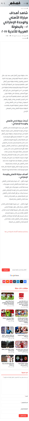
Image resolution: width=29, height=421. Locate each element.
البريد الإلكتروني (24, 402)
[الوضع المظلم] (4, 4)
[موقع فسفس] (14, 3)
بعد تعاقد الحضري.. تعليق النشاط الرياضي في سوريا (8, 336)
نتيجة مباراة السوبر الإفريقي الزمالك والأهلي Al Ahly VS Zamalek (8, 302)
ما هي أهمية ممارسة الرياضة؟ (23, 336)
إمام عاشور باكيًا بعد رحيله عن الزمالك (8, 364)
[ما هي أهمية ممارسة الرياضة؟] (21, 330)
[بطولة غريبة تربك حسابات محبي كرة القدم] (7, 313)
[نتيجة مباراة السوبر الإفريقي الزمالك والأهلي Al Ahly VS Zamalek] (7, 296)
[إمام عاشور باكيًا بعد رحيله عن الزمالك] (7, 358)
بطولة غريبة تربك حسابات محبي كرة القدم (8, 318)
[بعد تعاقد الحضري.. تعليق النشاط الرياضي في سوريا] (7, 330)
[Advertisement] (14, 57)
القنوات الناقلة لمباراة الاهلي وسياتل (23, 364)
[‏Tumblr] (14, 281)
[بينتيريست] (11, 281)
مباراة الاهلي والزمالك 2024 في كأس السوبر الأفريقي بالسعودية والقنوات (23, 320)
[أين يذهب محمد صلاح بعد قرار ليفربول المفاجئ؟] (21, 344)
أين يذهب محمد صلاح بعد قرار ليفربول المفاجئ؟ (22, 350)
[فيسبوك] (24, 281)
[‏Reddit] (7, 281)
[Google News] (14, 275)
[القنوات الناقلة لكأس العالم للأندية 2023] (7, 344)
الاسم (26, 396)
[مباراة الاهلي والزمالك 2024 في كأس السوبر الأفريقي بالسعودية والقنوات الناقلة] (21, 313)
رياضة (22, 8)
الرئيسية (25, 8)
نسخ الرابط (6, 270)
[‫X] (21, 281)
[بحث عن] (2, 4)
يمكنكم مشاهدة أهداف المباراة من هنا (16, 231)
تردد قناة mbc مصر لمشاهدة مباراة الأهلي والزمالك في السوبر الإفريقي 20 (22, 303)
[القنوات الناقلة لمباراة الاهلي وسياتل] (21, 358)
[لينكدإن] (18, 281)
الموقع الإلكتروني (24, 409)
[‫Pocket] (4, 281)
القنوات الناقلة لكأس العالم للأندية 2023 (8, 350)
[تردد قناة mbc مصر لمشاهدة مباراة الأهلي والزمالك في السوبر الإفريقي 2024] (21, 296)
